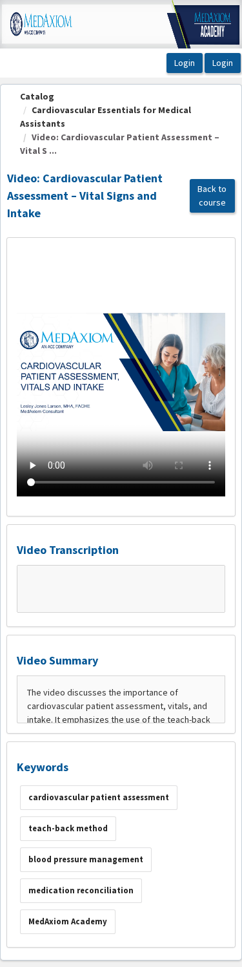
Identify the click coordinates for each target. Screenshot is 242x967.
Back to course (212, 195)
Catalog (37, 96)
